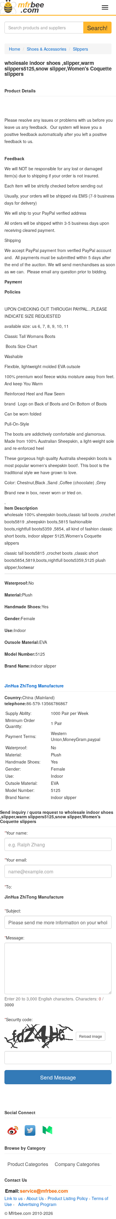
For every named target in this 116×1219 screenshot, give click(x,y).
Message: (14, 938)
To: (8, 887)
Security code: (18, 1019)
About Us (35, 1198)
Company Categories (77, 1164)
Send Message (58, 1077)
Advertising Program (36, 1204)
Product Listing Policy (68, 1198)
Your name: (16, 833)
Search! (97, 27)
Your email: (15, 860)
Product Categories (27, 1164)
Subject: (12, 911)
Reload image (90, 1036)
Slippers (80, 49)
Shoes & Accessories (46, 49)
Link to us (13, 1198)
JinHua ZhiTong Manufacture (34, 686)
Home (14, 49)
